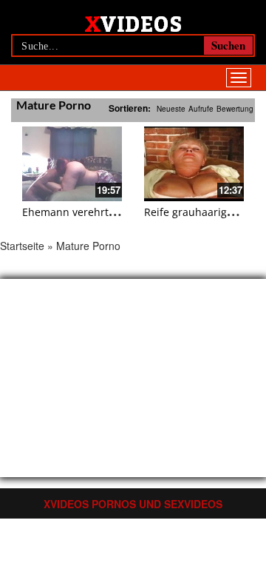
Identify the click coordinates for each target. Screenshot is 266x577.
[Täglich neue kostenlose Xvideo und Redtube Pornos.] (133, 23)
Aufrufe (201, 109)
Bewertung (234, 109)
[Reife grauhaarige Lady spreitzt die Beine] (194, 163)
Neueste (171, 109)
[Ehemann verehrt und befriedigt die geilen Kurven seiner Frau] (72, 163)
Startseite (22, 245)
